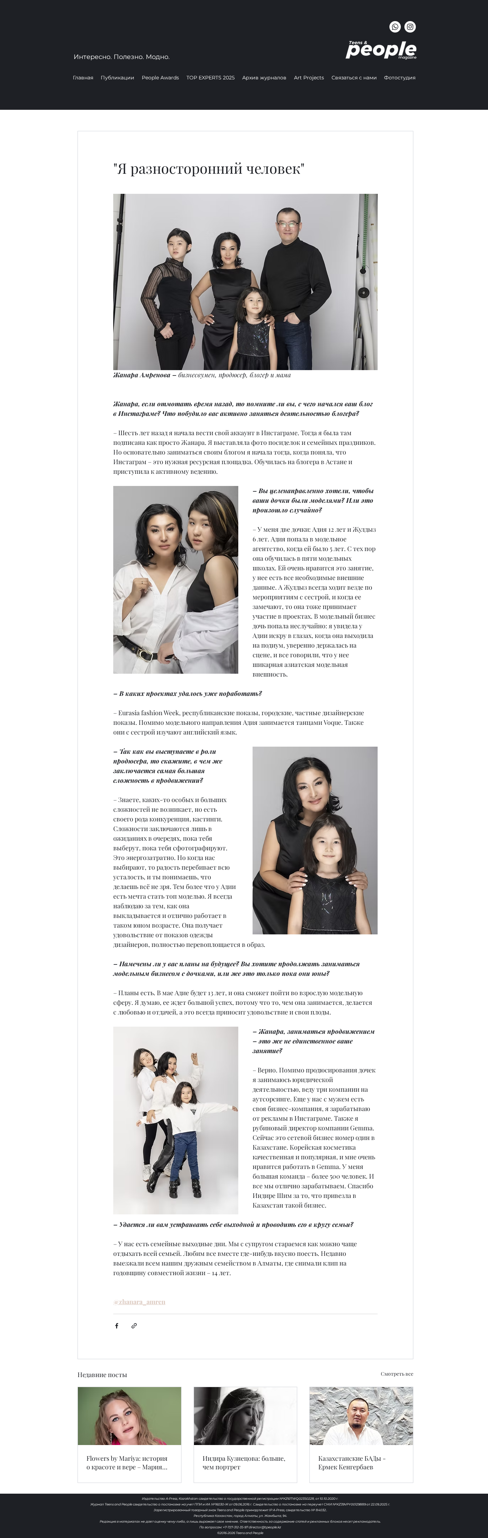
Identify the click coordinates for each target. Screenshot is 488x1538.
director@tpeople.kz (265, 1527)
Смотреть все (397, 1373)
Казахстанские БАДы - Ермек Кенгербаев (352, 1462)
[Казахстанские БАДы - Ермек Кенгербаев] (361, 1416)
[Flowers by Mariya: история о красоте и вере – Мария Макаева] (129, 1416)
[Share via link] (134, 1325)
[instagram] (410, 27)
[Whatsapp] (395, 27)
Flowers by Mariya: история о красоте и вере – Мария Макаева (127, 1462)
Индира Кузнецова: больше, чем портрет (244, 1462)
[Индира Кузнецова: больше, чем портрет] (245, 1416)
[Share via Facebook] (116, 1325)
